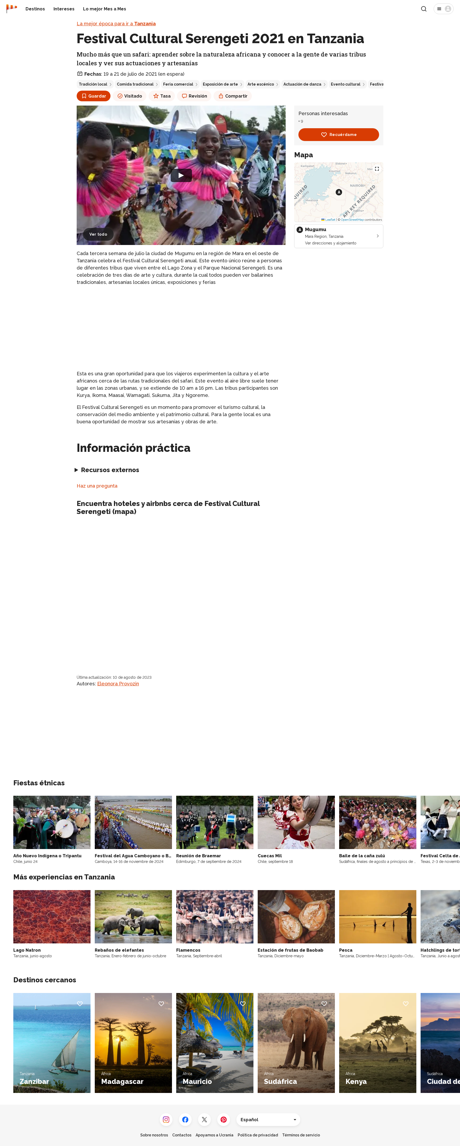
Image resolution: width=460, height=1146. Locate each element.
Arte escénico (261, 84)
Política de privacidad (258, 1135)
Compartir (236, 96)
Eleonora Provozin (118, 683)
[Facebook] (185, 1119)
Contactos (181, 1135)
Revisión (198, 96)
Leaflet (330, 220)
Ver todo (98, 234)
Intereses (64, 8)
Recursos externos (110, 470)
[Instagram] (166, 1119)
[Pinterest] (223, 1119)
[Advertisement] (181, 328)
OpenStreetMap (352, 220)
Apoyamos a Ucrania (214, 1135)
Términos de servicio (301, 1135)
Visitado (133, 96)
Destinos (35, 8)
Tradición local (93, 84)
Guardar (97, 96)
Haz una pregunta (97, 486)
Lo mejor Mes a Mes (104, 8)
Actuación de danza (302, 84)
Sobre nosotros (154, 1135)
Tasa (165, 96)
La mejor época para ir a (116, 23)
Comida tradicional (135, 84)
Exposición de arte (220, 84)
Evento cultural (345, 84)
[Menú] (444, 8)
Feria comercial (178, 84)
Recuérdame (343, 134)
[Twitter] (204, 1119)
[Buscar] (423, 8)
